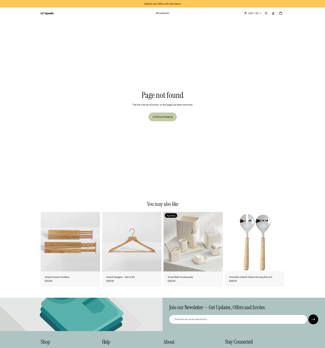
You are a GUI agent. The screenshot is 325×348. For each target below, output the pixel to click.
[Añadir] (279, 266)
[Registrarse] (313, 319)
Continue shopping (163, 116)
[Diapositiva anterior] (46, 241)
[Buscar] (266, 13)
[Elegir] (95, 266)
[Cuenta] (273, 13)
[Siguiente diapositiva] (95, 241)
